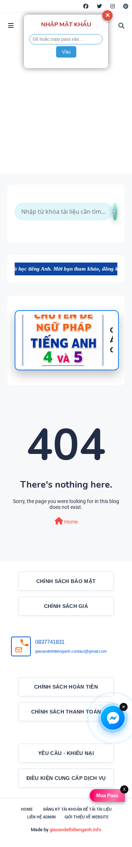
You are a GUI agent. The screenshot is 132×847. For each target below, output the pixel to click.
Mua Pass (106, 795)
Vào (66, 52)
